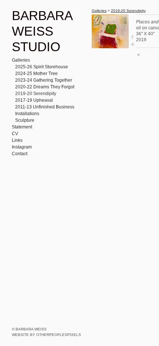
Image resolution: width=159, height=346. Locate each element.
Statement (22, 127)
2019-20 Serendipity (35, 93)
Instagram (22, 147)
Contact (19, 153)
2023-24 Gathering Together (43, 80)
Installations (27, 113)
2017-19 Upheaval (34, 100)
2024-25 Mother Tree (36, 73)
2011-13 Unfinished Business (44, 107)
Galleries (21, 60)
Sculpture (24, 120)
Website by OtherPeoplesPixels (46, 335)
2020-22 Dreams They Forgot (44, 86)
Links (17, 140)
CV (15, 133)
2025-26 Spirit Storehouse (41, 66)
